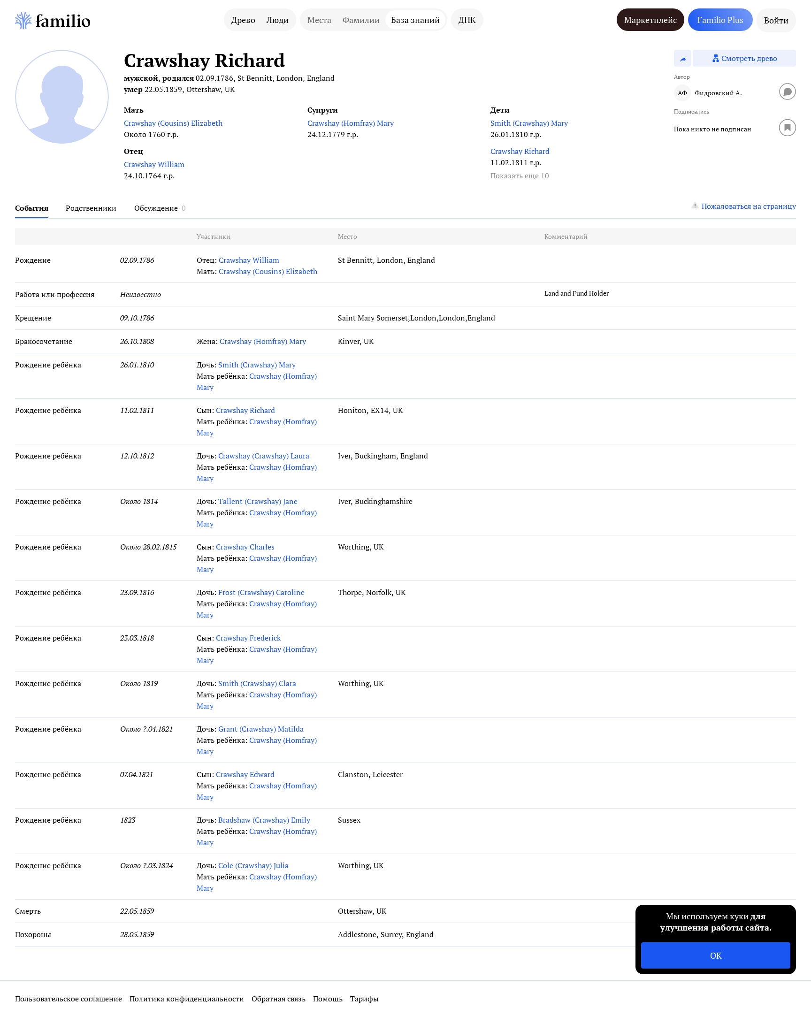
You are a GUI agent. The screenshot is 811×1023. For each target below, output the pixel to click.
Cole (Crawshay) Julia (253, 865)
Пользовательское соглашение (68, 998)
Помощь (328, 998)
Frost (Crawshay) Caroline (261, 592)
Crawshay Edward (245, 774)
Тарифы (364, 998)
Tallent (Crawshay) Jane (258, 501)
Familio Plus (720, 19)
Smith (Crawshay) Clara (257, 683)
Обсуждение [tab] (156, 208)
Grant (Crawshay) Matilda (261, 729)
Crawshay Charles (245, 547)
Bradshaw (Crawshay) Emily (264, 820)
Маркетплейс (650, 19)
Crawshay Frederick (248, 638)
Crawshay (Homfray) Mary (350, 123)
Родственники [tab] (91, 208)
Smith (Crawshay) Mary (529, 123)
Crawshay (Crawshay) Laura (263, 455)
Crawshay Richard (520, 151)
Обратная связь (279, 998)
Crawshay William (154, 164)
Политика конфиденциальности (187, 998)
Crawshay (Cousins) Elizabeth (173, 123)
